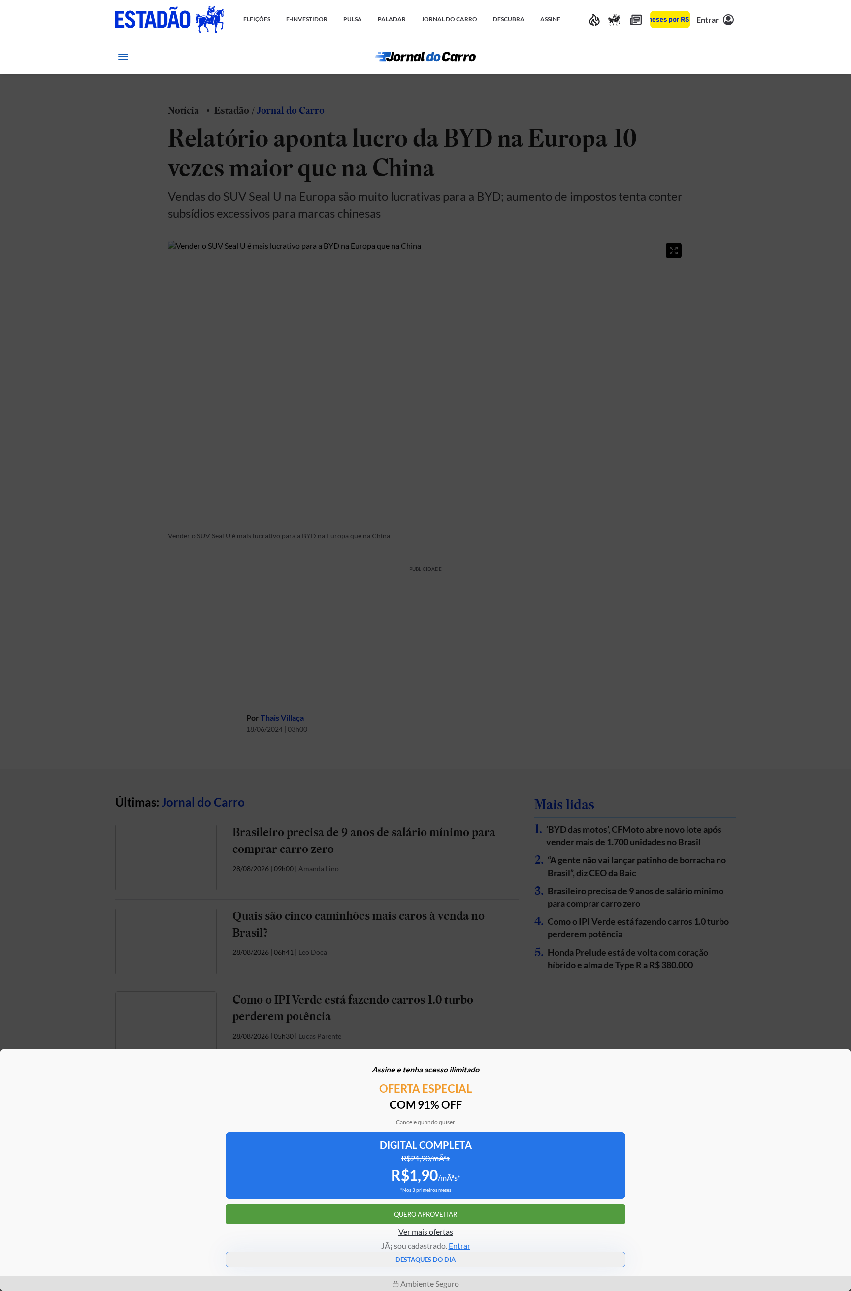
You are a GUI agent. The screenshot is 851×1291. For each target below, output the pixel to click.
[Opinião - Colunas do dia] (614, 19)
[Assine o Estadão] (670, 19)
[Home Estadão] (169, 19)
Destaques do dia (425, 1259)
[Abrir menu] (123, 56)
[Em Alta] (594, 19)
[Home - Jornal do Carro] (425, 56)
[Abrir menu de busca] (728, 56)
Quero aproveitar (425, 1214)
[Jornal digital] (636, 19)
